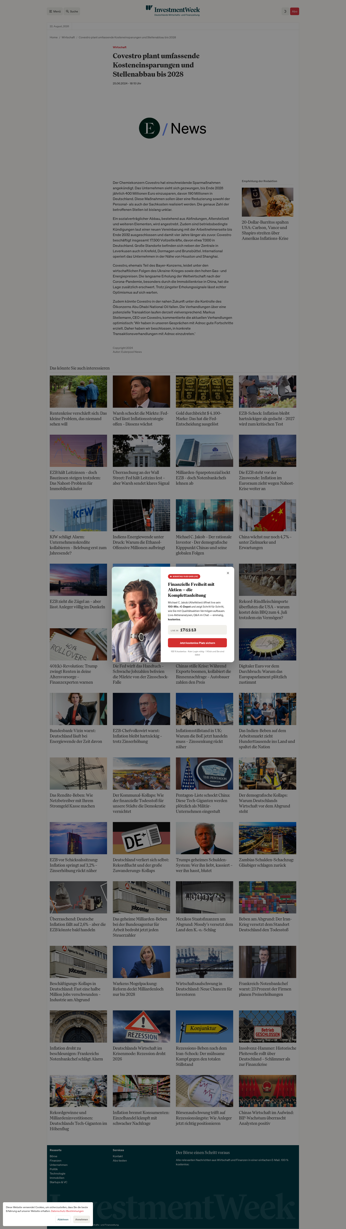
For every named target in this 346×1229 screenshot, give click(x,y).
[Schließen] (228, 573)
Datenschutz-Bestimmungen (67, 1211)
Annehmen (81, 1219)
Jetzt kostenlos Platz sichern (197, 643)
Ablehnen (62, 1219)
